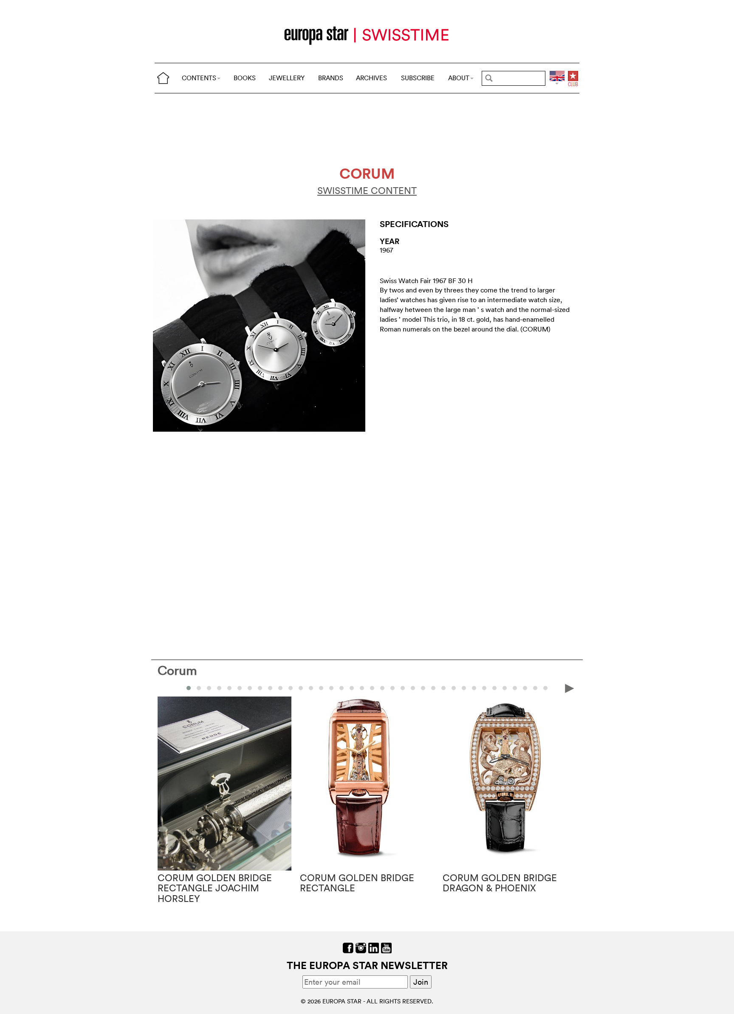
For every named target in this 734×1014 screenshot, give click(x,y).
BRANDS (330, 78)
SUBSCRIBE (418, 78)
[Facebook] (348, 947)
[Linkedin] (373, 947)
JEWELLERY (287, 78)
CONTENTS (199, 78)
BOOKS (245, 78)
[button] (189, 688)
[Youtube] (386, 947)
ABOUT (458, 78)
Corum (177, 670)
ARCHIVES (371, 78)
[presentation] (164, 687)
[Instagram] (361, 947)
